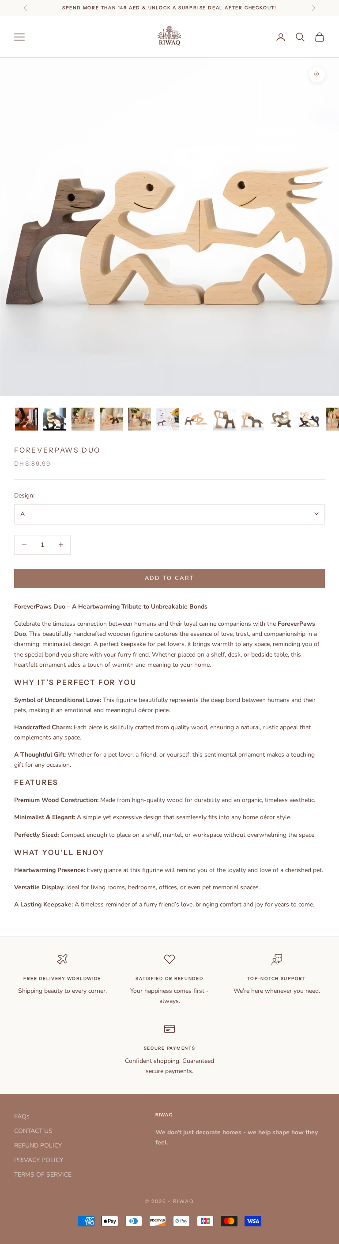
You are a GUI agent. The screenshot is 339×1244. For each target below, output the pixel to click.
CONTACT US (33, 1131)
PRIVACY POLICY (38, 1160)
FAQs (22, 1116)
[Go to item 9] (252, 419)
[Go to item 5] (139, 419)
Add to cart (170, 578)
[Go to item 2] (54, 419)
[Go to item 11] (309, 419)
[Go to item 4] (111, 419)
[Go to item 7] (196, 419)
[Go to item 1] (26, 419)
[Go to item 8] (224, 419)
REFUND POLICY (38, 1145)
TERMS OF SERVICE (43, 1174)
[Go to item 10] (280, 419)
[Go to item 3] (83, 419)
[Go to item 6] (167, 419)
